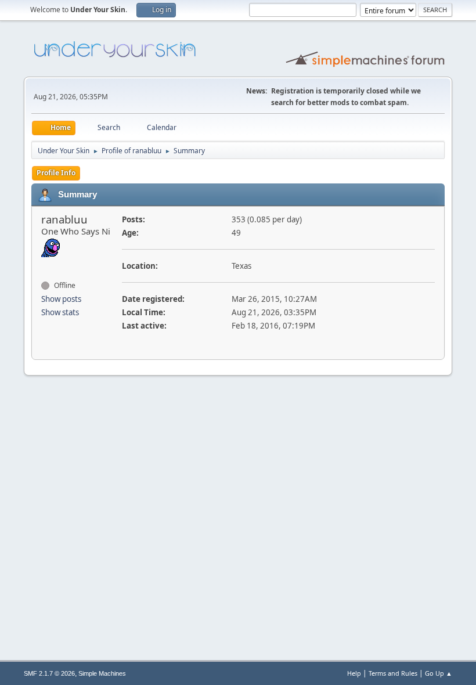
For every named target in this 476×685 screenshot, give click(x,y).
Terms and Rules (393, 673)
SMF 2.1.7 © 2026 (49, 673)
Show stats (60, 312)
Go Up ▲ (438, 673)
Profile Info (56, 173)
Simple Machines (102, 673)
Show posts (61, 299)
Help (354, 673)
